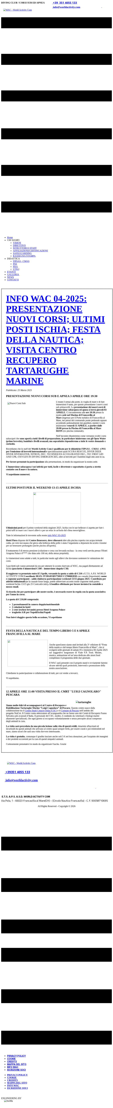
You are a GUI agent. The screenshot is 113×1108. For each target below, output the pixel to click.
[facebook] (95, 787)
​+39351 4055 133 (17, 772)
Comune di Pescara (70, 710)
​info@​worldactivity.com (21, 780)
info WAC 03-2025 (57, 535)
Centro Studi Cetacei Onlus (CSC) (41, 710)
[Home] (21, 763)
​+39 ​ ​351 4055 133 (64, 2)
